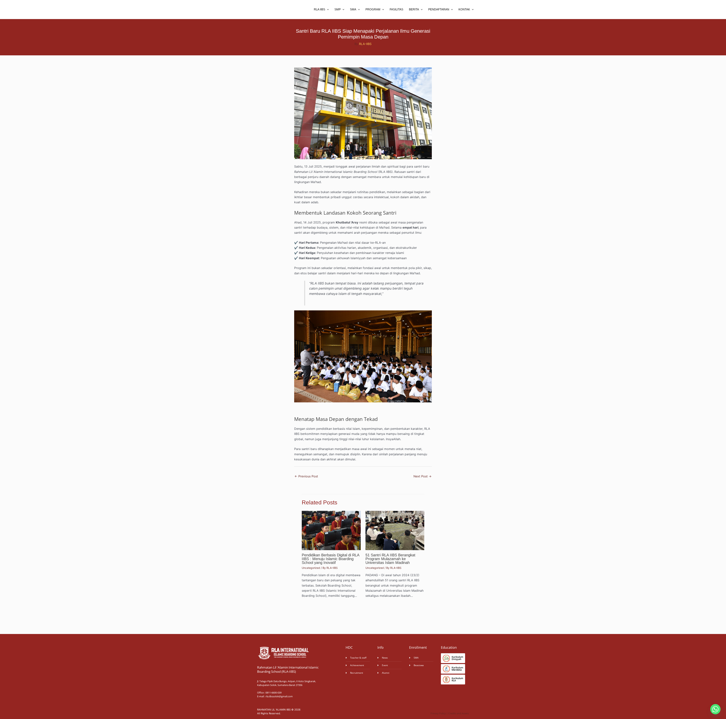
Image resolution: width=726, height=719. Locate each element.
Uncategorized (311, 567)
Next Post (422, 476)
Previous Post (306, 476)
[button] (327, 9)
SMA (353, 9)
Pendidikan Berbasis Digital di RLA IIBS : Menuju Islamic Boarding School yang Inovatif (330, 559)
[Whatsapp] (715, 709)
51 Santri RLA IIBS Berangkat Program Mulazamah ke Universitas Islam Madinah (390, 559)
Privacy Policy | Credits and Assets (449, 713)
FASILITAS (396, 9)
